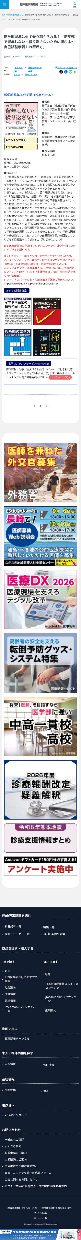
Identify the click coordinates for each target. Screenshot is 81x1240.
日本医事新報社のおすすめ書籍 (21, 979)
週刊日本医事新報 (54, 934)
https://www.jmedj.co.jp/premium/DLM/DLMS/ (31, 283)
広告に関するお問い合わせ (21, 1179)
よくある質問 (13, 1146)
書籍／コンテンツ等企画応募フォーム (28, 1173)
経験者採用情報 (13, 1208)
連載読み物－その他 (35, 69)
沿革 (46, 1091)
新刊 (7, 971)
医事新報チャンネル (17, 1038)
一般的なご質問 (14, 1139)
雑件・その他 (31, 74)
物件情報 (48, 1065)
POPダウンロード (16, 1115)
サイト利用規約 (40, 1212)
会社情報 (8, 1079)
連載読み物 (18, 69)
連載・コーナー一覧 (17, 934)
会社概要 (10, 1090)
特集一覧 (48, 927)
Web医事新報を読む (15, 14)
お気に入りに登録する (67, 67)
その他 (17, 74)
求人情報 (10, 1064)
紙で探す (9, 962)
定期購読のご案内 (16, 1159)
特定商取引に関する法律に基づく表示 (56, 1208)
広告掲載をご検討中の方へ (21, 1166)
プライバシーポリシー (31, 1208)
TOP (3, 14)
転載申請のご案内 (16, 1153)
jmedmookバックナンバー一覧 (22, 1009)
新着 (48, 974)
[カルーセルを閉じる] (78, 1231)
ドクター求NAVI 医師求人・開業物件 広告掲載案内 (36, 1186)
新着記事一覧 (13, 926)
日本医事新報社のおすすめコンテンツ (61, 986)
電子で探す (51, 962)
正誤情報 (10, 1000)
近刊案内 (10, 987)
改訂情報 (10, 994)
